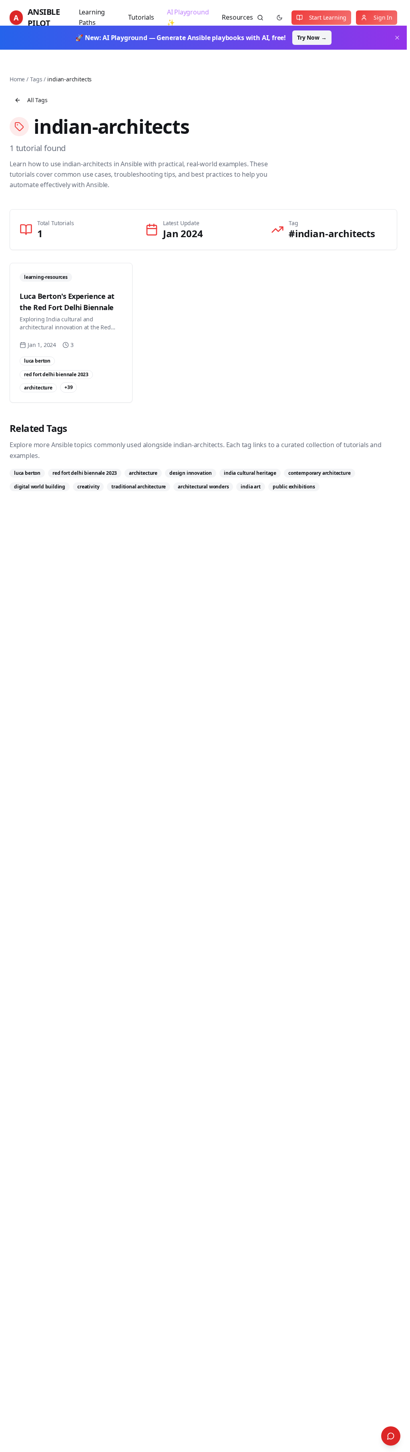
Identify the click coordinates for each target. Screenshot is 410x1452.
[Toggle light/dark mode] (279, 17)
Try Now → (311, 37)
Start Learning (328, 17)
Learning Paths (92, 17)
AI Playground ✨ (188, 17)
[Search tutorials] (260, 17)
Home (17, 79)
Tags (36, 79)
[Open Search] (390, 1436)
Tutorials (141, 17)
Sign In (383, 17)
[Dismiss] (397, 37)
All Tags (37, 100)
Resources (237, 17)
